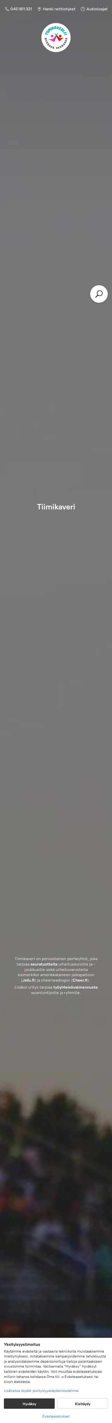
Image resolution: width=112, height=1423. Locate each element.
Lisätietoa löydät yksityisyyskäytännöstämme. (41, 1391)
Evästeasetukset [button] (56, 1416)
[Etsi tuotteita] (99, 294)
